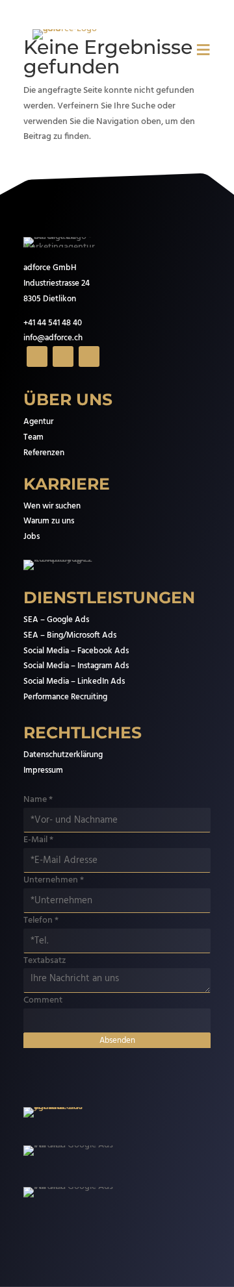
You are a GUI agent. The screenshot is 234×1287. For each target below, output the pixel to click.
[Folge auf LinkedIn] (89, 356)
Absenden (117, 1040)
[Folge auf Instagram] (63, 356)
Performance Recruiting (65, 697)
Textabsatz (44, 960)
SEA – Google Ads (56, 620)
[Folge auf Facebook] (37, 356)
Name (38, 799)
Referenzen (43, 453)
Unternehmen (53, 880)
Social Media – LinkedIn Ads (74, 681)
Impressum (43, 770)
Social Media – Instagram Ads (76, 666)
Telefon (40, 920)
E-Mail (38, 839)
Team (33, 437)
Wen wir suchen (52, 506)
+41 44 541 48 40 (52, 323)
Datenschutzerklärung (63, 755)
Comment (42, 1000)
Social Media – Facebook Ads (76, 651)
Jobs (31, 537)
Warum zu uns (48, 521)
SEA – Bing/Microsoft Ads (69, 635)
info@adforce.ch (53, 338)
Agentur (38, 422)
